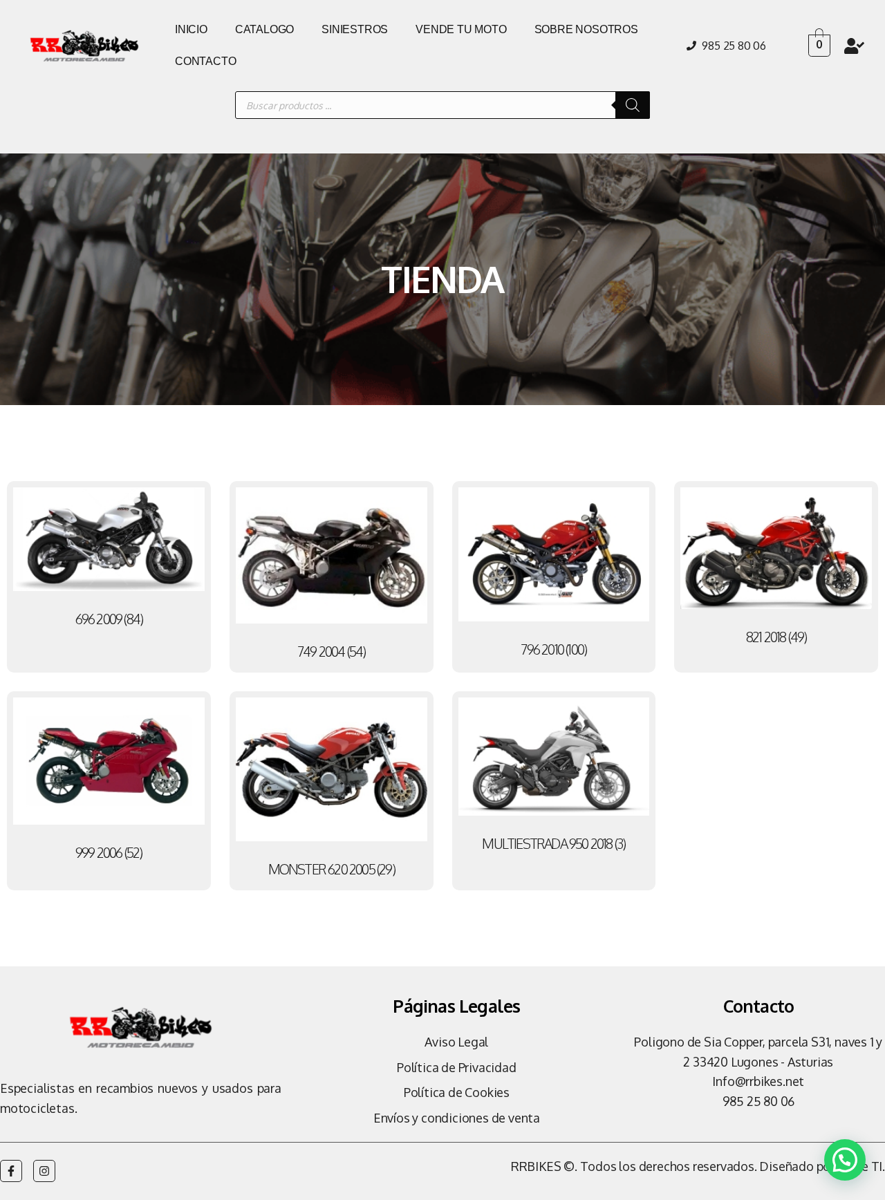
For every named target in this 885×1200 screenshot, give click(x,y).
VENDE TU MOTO (461, 29)
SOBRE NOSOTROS (586, 29)
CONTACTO (205, 61)
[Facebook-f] (11, 1171)
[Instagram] (44, 1171)
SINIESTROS (355, 29)
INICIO (191, 29)
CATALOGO (264, 29)
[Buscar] (632, 105)
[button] (845, 1160)
